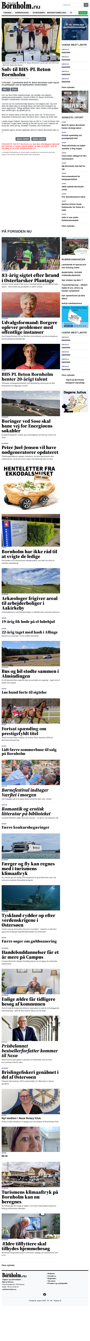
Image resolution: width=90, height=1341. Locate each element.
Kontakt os (52, 1276)
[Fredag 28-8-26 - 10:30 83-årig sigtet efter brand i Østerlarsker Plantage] (31, 253)
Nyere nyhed (23, 139)
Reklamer (51, 1273)
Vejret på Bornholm (75, 380)
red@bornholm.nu (9, 1289)
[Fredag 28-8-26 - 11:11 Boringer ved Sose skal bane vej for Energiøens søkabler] (31, 403)
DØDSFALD (65, 49)
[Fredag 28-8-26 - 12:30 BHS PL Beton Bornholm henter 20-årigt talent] (31, 356)
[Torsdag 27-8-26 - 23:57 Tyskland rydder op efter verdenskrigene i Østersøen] (31, 898)
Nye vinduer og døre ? (72, 280)
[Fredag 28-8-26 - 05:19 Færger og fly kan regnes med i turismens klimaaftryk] (31, 846)
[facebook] (45, 1294)
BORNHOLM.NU (22, 13)
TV (71, 13)
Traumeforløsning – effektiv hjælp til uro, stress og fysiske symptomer (74, 288)
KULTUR (4, 786)
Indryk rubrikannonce (72, 303)
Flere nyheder (68, 87)
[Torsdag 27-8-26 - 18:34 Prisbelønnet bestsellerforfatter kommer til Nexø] (31, 1028)
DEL (5, 89)
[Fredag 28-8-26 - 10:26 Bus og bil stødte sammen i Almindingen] (31, 653)
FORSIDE (7, 13)
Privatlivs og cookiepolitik (57, 1283)
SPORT (64, 122)
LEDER (4, 547)
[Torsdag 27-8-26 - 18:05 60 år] (31, 1139)
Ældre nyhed (39, 139)
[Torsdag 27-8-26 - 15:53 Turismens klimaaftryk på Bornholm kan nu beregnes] (31, 1174)
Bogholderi (52, 1278)
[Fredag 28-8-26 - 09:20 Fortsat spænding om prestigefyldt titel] (31, 711)
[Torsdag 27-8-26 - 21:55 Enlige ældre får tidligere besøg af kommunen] (31, 981)
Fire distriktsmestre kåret (73, 197)
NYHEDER (5, 271)
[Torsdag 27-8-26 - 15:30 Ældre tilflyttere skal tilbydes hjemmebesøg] (31, 1226)
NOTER (4, 618)
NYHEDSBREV (39, 13)
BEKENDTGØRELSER (56, 13)
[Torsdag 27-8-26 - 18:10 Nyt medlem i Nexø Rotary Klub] (31, 1101)
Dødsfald (66, 52)
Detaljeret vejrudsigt (75, 383)
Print (14, 89)
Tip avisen (82, 13)
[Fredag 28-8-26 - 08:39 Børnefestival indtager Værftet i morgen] (31, 772)
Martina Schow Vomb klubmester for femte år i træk (73, 207)
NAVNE (4, 1115)
